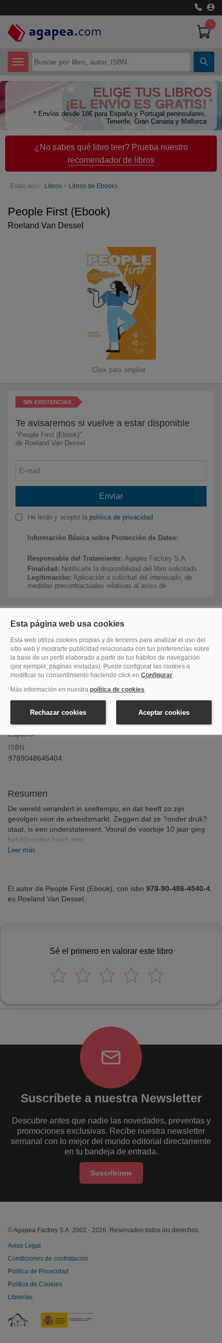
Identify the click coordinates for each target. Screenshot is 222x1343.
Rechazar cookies (58, 712)
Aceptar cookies (163, 712)
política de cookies (117, 689)
